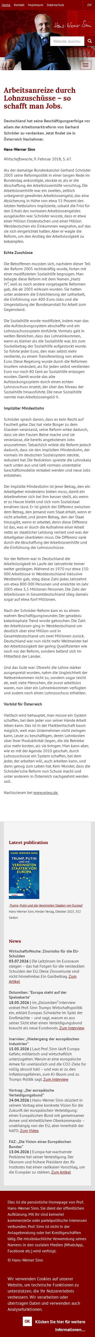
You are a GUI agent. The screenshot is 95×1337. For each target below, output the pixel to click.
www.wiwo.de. (45, 792)
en (89, 5)
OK (27, 1321)
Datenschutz (55, 5)
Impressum (35, 5)
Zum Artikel (61, 1172)
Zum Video (29, 1130)
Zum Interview (71, 1027)
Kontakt (19, 5)
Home (6, 5)
